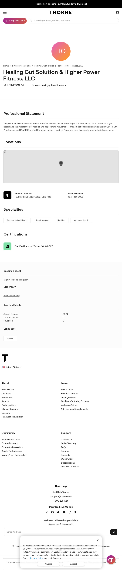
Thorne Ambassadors (12, 447)
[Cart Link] (117, 13)
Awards (5, 401)
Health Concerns (69, 393)
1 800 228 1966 (61, 501)
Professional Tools (11, 439)
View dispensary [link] (11, 295)
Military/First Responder (14, 455)
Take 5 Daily (67, 389)
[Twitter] (58, 512)
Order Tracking (68, 443)
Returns (65, 451)
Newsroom (7, 397)
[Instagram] (47, 512)
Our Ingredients (69, 397)
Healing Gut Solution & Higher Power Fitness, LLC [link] (58, 65)
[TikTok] (70, 512)
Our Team (6, 393)
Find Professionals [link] (21, 65)
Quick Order (67, 459)
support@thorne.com (61, 496)
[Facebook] (52, 512)
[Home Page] (61, 13)
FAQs (63, 447)
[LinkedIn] (75, 512)
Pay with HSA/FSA (70, 466)
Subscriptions (68, 463)
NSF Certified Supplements (74, 409)
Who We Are (8, 389)
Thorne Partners (10, 443)
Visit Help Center (61, 492)
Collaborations (9, 405)
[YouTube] (64, 512)
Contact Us (66, 439)
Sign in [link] (6, 279)
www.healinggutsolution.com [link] (50, 85)
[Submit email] (113, 532)
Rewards (65, 455)
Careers (6, 413)
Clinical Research (10, 409)
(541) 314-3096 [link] (75, 197)
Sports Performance (12, 451)
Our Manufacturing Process (75, 401)
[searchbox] (73, 20)
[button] (5, 12)
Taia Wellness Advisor (12, 416)
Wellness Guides (69, 405)
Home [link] (6, 65)
